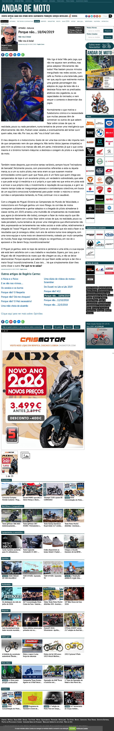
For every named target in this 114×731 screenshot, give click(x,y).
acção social (5, 24)
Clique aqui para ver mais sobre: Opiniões (22, 313)
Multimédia (6, 584)
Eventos (4, 15)
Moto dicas (6, 663)
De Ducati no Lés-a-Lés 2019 (58, 286)
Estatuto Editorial (103, 720)
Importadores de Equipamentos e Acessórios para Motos (98, 305)
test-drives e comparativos (25, 21)
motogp (73, 21)
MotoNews (6, 480)
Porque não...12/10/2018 (56, 300)
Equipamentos (45, 720)
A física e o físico (9, 278)
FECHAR (72, 728)
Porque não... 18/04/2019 (57, 295)
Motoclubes (64, 15)
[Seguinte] (67, 391)
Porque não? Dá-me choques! (15, 296)
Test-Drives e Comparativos (12, 506)
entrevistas (105, 21)
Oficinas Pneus (92, 300)
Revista (74, 15)
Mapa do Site (68, 722)
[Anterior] (17, 391)
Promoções (48, 15)
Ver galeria (58, 327)
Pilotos (108, 310)
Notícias (10, 720)
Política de (82, 728)
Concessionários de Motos (97, 295)
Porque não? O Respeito (13, 292)
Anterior (48, 327)
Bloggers (100, 310)
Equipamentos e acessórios (12, 532)
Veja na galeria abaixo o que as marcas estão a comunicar (22, 327)
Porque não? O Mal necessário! (16, 301)
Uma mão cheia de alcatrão (14, 305)
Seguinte (68, 327)
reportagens (88, 21)
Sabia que (5, 637)
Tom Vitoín (31, 720)
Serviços (90, 313)
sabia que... (80, 21)
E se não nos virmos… (12, 283)
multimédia (97, 21)
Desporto (5, 610)
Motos (38, 720)
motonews (12, 21)
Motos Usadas (92, 287)
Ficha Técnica (92, 720)
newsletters (51, 21)
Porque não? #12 (52, 291)
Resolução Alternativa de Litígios (53, 722)
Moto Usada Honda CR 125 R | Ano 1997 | (98, 325)
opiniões (37, 21)
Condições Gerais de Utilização (32, 722)
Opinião (25, 15)
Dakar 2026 (18, 15)
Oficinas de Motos (100, 298)
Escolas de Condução (100, 308)
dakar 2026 (65, 21)
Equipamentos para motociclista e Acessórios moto (99, 291)
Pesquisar (108, 31)
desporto (43, 21)
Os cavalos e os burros (12, 287)
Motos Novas (92, 290)
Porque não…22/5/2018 (56, 304)
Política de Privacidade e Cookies (12, 722)
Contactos (83, 720)
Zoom (77, 327)
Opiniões (5, 558)
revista (58, 21)
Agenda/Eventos (105, 287)
